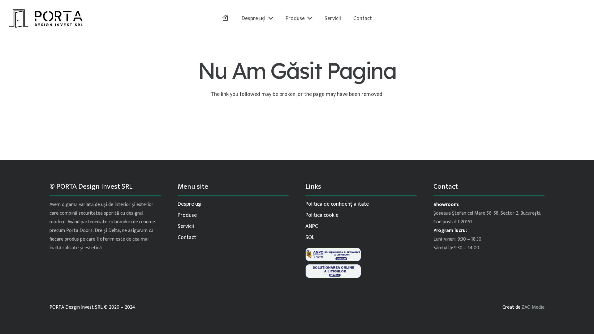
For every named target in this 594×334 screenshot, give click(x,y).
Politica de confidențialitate (337, 204)
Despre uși (189, 204)
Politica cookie (321, 215)
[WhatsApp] (579, 18)
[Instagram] (567, 18)
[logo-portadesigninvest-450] (45, 18)
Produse (187, 215)
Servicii (186, 226)
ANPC (311, 226)
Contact (187, 237)
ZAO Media (533, 307)
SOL (309, 237)
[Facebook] (555, 18)
